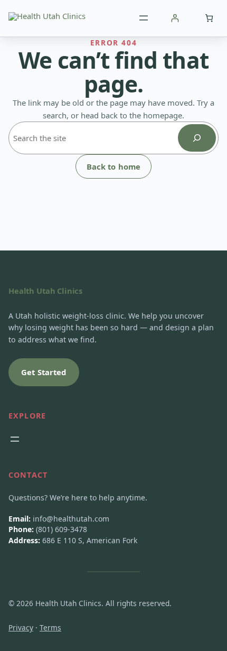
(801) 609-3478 (61, 529)
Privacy (20, 627)
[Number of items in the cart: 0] (209, 18)
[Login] (174, 18)
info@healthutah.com (71, 519)
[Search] (197, 138)
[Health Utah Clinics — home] (47, 18)
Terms (50, 627)
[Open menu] (143, 18)
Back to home (114, 166)
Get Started (44, 372)
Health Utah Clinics (45, 290)
